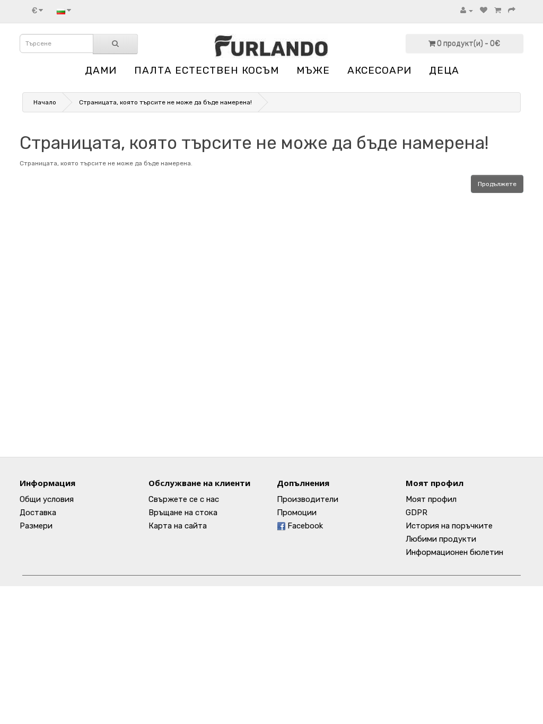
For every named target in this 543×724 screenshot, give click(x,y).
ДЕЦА (444, 70)
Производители (307, 499)
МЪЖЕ (313, 70)
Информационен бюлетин (454, 552)
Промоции (297, 512)
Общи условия (47, 499)
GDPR (416, 512)
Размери (36, 526)
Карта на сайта (177, 526)
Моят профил (431, 499)
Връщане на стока (182, 512)
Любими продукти (441, 539)
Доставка (38, 512)
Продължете (497, 184)
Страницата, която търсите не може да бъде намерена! (165, 102)
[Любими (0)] (483, 10)
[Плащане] (511, 10)
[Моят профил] (466, 10)
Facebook (304, 526)
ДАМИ (101, 70)
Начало (44, 102)
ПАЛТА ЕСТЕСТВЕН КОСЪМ (206, 70)
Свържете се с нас (183, 499)
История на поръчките (449, 526)
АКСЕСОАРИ (379, 70)
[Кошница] (497, 10)
